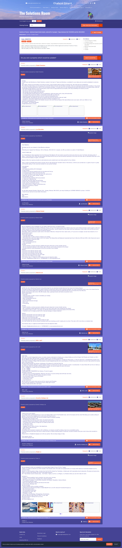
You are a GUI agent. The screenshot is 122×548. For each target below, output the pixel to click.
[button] (43, 25)
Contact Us (22, 534)
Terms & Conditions (41, 536)
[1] (60, 513)
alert (30, 41)
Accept (109, 544)
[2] (61, 513)
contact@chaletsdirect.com (64, 534)
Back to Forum (97, 32)
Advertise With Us (23, 540)
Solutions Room (54, 7)
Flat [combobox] (32, 25)
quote (24, 41)
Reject (116, 544)
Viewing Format (23, 25)
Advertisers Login (41, 533)
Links (20, 537)
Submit (99, 539)
